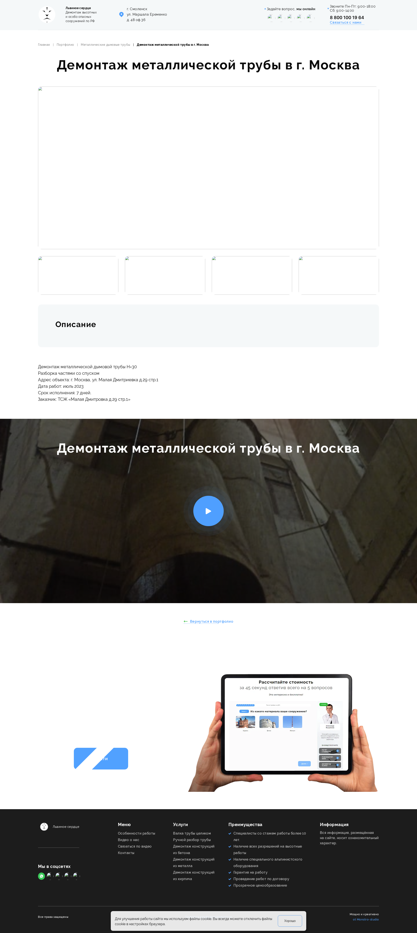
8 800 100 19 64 (347, 17)
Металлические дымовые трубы (105, 44)
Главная (44, 44)
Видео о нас (128, 840)
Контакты (126, 853)
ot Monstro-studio (366, 919)
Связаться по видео (135, 846)
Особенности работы (136, 833)
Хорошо (290, 921)
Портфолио (65, 44)
